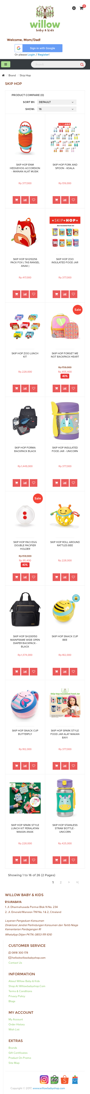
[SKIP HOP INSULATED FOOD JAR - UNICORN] (65, 420)
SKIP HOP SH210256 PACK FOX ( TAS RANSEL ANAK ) (25, 263)
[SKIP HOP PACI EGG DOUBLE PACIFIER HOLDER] (25, 515)
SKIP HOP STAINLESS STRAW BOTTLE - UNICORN (65, 829)
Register (43, 54)
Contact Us (15, 963)
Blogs (12, 1001)
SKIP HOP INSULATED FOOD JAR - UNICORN (65, 449)
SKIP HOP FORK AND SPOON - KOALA (65, 166)
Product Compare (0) (28, 95)
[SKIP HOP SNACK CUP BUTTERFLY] (25, 703)
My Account (16, 1019)
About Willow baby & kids (24, 981)
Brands (13, 1048)
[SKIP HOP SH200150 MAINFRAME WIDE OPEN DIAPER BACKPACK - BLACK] (25, 609)
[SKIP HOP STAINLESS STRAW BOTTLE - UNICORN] (65, 798)
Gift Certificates (18, 1053)
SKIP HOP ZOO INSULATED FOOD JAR (65, 261)
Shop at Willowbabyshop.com (27, 986)
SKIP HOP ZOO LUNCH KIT (25, 355)
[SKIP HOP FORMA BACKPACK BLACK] (25, 420)
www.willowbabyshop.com (49, 1088)
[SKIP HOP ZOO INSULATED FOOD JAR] (65, 232)
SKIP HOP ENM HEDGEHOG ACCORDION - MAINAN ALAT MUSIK (25, 168)
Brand (12, 75)
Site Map (14, 1063)
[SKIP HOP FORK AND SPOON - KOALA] (65, 137)
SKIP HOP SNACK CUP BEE (65, 638)
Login (31, 54)
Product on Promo (20, 1058)
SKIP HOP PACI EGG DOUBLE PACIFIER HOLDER (25, 546)
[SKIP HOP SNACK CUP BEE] (65, 609)
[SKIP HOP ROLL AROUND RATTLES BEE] (65, 515)
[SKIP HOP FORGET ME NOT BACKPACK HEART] (65, 326)
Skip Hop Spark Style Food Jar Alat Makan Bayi (65, 734)
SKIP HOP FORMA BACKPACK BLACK (25, 449)
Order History (17, 1024)
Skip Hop (25, 75)
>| (77, 882)
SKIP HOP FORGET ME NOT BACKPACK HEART (65, 355)
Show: (30, 109)
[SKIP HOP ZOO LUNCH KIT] (25, 326)
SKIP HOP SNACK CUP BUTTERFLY (25, 732)
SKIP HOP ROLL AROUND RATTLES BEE (65, 544)
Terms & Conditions (20, 991)
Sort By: (29, 102)
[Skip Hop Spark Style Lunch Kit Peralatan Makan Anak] (25, 798)
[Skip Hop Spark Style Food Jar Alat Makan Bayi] (65, 703)
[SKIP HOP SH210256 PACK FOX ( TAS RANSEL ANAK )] (25, 232)
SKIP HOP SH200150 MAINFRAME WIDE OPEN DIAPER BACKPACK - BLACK (25, 641)
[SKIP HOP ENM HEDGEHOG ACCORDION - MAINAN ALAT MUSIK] (25, 137)
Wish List (14, 1029)
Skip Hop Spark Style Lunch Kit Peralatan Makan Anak (25, 829)
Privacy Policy (17, 996)
